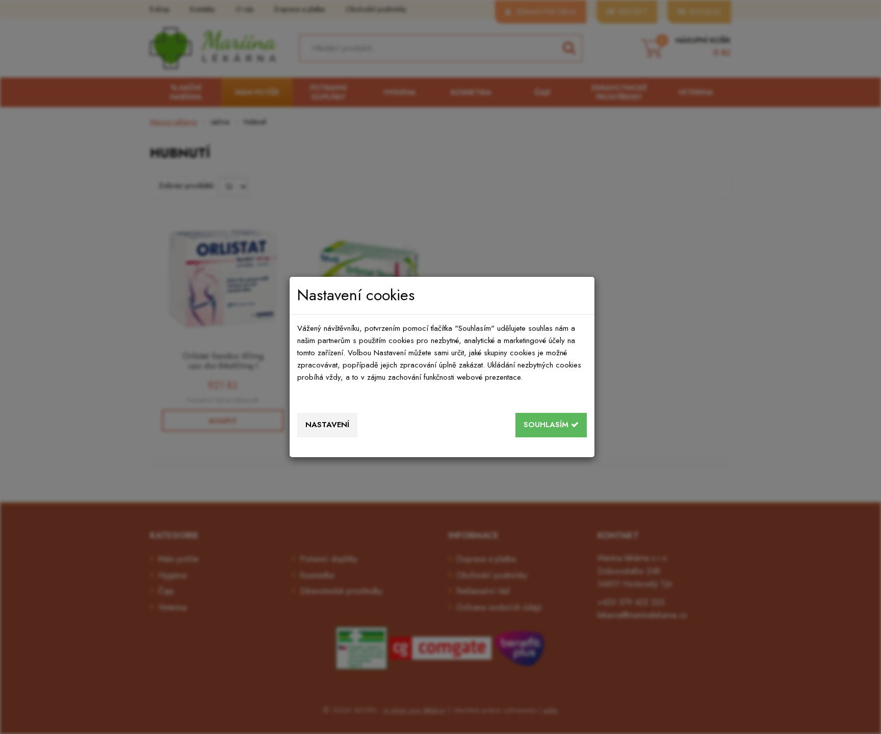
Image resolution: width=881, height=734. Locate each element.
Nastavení (327, 424)
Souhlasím (547, 424)
